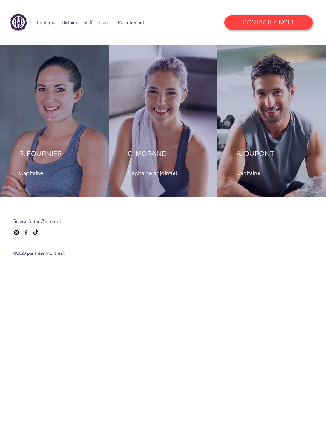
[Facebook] (26, 232)
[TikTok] (35, 232)
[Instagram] (16, 232)
